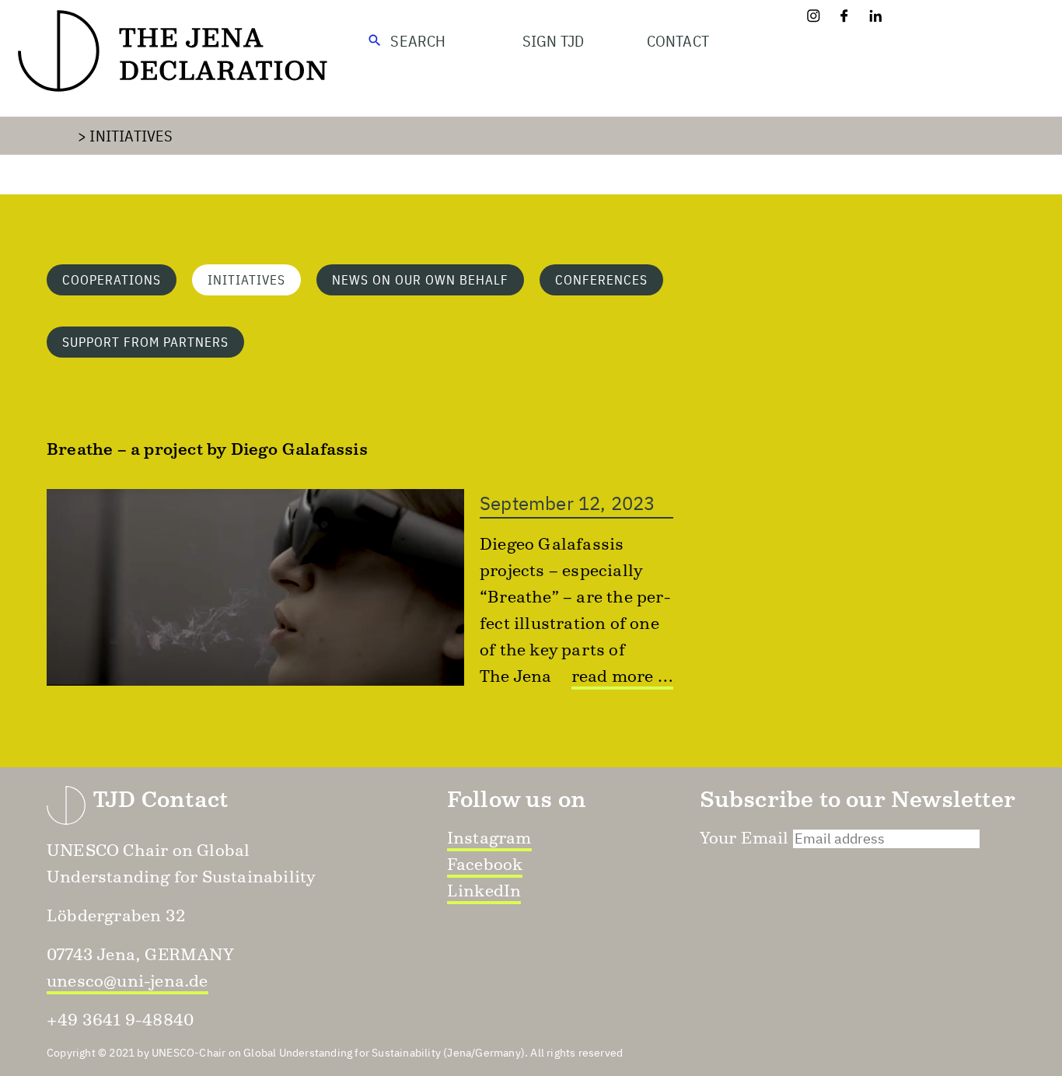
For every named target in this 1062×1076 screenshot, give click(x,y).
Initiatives (131, 135)
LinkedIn (484, 890)
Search (417, 40)
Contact (678, 40)
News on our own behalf (420, 279)
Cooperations (111, 279)
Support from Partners (145, 342)
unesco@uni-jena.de (127, 980)
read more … (622, 676)
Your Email (744, 837)
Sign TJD (553, 40)
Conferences (601, 279)
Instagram (489, 837)
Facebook (485, 864)
